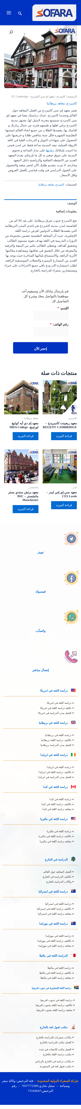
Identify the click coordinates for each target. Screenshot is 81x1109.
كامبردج (60, 96)
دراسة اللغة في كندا (55, 787)
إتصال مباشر (40, 670)
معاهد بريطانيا (56, 103)
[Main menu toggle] (9, 12)
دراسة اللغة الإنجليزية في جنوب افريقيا (51, 988)
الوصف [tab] (72, 203)
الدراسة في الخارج (56, 859)
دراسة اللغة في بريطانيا (53, 722)
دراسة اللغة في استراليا (53, 891)
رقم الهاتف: (59, 324)
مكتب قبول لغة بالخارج (54, 1027)
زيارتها (50, 150)
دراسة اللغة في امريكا (54, 690)
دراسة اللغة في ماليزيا (54, 819)
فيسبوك (40, 591)
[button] (20, 14)
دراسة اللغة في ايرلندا (54, 754)
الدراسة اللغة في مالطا (53, 955)
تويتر (41, 552)
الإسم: (63, 308)
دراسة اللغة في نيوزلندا (53, 923)
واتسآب (40, 630)
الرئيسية (72, 96)
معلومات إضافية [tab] (66, 211)
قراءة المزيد (64, 436)
